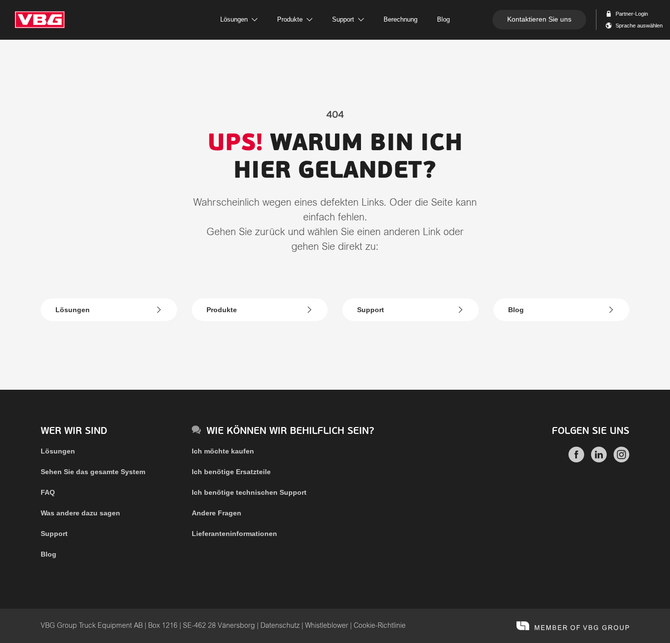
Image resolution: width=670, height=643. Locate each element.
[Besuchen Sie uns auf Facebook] (576, 460)
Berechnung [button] (400, 19)
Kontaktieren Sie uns (539, 19)
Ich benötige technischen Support (249, 492)
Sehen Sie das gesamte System (93, 472)
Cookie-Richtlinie (380, 625)
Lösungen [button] (234, 19)
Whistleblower (326, 625)
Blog (516, 310)
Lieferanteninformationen (234, 533)
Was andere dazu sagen (80, 513)
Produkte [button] (290, 19)
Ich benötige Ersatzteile (231, 472)
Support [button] (343, 19)
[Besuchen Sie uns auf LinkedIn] (599, 460)
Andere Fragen (216, 513)
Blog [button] (443, 19)
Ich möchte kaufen (223, 451)
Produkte (221, 310)
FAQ (48, 492)
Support (370, 310)
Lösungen (72, 310)
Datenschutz (280, 625)
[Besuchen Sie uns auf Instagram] (621, 460)
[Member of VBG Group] (572, 626)
